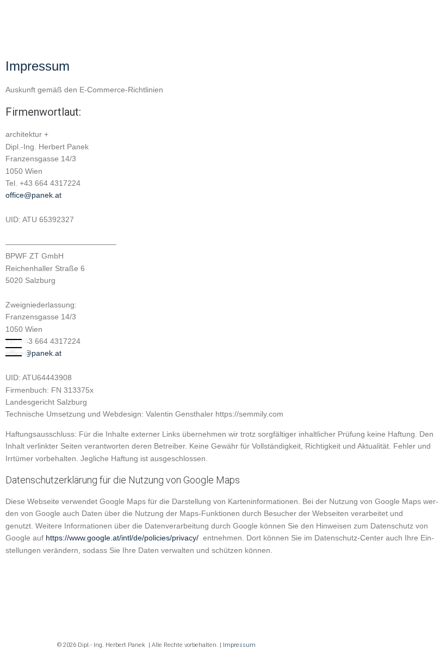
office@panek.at (33, 195)
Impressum (239, 645)
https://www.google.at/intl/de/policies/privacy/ (123, 537)
